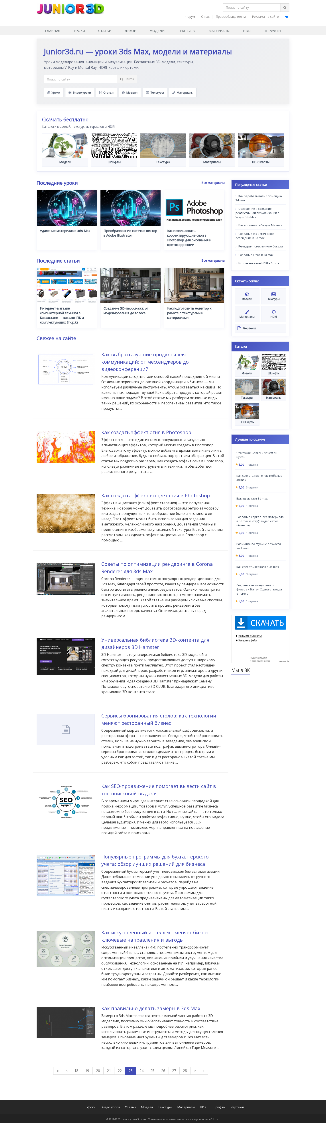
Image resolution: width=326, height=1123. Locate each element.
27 (174, 1070)
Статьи (104, 30)
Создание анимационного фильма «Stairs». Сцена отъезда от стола (259, 589)
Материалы (219, 30)
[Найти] (284, 8)
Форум (190, 16)
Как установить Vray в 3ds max (260, 225)
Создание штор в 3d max (255, 255)
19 (87, 1070)
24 (141, 1070)
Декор (130, 30)
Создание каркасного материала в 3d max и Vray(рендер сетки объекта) (260, 521)
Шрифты (273, 30)
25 (152, 1070)
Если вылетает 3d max (252, 498)
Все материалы (213, 182)
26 (163, 1070)
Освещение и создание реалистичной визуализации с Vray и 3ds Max (257, 213)
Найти (129, 79)
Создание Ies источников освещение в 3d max (255, 236)
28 (185, 1070)
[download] (260, 638)
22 (120, 1070)
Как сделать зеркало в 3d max (257, 567)
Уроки (79, 30)
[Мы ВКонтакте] (286, 16)
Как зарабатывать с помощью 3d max (259, 198)
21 (109, 1070)
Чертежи (237, 1107)
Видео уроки (82, 92)
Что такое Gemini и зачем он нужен (256, 455)
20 (98, 1070)
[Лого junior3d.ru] (70, 7)
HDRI (247, 30)
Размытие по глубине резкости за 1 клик (258, 546)
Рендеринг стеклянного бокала (260, 246)
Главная (52, 30)
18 (76, 1070)
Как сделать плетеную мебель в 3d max (259, 478)
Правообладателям (231, 16)
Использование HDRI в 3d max (259, 263)
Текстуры (186, 30)
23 (131, 1070)
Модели (157, 30)
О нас (205, 16)
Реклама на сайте (265, 16)
